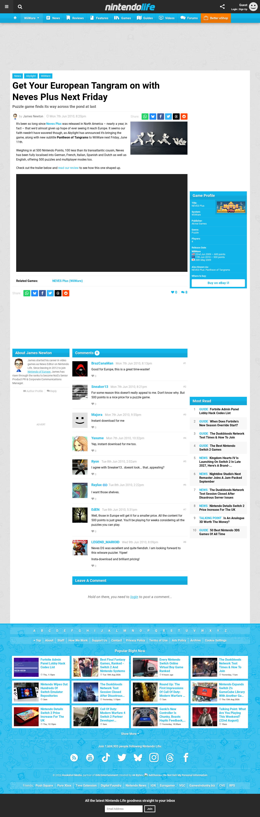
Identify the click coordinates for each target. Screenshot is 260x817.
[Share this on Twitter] (168, 116)
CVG (222, 785)
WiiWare (45, 76)
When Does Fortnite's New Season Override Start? (219, 423)
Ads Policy (179, 640)
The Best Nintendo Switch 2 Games (217, 447)
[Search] (20, 6)
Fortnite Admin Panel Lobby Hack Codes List (219, 411)
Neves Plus (53, 124)
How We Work (78, 640)
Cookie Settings (216, 640)
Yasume (97, 438)
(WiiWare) (67, 281)
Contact (116, 640)
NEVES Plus (198, 205)
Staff (60, 640)
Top (38, 640)
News (17, 76)
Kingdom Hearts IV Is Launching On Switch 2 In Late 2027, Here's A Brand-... (220, 461)
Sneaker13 (99, 387)
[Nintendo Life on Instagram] (154, 758)
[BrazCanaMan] (80, 374)
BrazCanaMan (102, 363)
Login (234, 9)
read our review (68, 168)
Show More (129, 734)
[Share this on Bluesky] (152, 116)
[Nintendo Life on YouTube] (90, 758)
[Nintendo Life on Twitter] (122, 758)
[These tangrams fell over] (158, 138)
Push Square (44, 785)
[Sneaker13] (80, 398)
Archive (195, 640)
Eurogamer (167, 785)
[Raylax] (80, 496)
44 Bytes (137, 775)
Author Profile (34, 391)
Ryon (95, 461)
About (49, 640)
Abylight (31, 76)
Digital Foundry (111, 785)
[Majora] (80, 426)
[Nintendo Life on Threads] (170, 758)
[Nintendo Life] (130, 7)
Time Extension (86, 785)
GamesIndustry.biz (202, 785)
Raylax (96, 485)
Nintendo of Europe (39, 371)
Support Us (99, 640)
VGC (182, 785)
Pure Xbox (64, 785)
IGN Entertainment (106, 775)
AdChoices (155, 775)
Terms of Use (158, 640)
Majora (96, 415)
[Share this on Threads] (176, 116)
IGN (153, 785)
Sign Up (243, 9)
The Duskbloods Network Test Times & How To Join (221, 435)
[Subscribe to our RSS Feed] (74, 758)
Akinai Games (199, 223)
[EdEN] (80, 521)
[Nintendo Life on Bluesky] (138, 758)
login (134, 597)
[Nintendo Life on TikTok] (106, 758)
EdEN (95, 510)
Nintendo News (136, 785)
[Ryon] (80, 473)
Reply (53, 391)
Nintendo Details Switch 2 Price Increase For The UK (221, 508)
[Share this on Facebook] (160, 116)
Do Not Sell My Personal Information (185, 775)
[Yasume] (80, 449)
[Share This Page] (222, 6)
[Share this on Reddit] (184, 116)
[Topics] (6, 6)
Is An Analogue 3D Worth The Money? (221, 520)
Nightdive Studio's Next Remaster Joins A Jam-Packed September (220, 477)
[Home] (15, 18)
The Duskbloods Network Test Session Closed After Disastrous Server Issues (221, 493)
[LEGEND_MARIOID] (80, 553)
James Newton (33, 116)
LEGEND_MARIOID (105, 542)
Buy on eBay (217, 283)
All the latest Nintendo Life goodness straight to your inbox (130, 801)
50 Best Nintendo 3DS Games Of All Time (219, 532)
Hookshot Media (72, 775)
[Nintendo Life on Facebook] (186, 758)
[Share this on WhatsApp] (145, 116)
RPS (232, 785)
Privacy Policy (135, 640)
